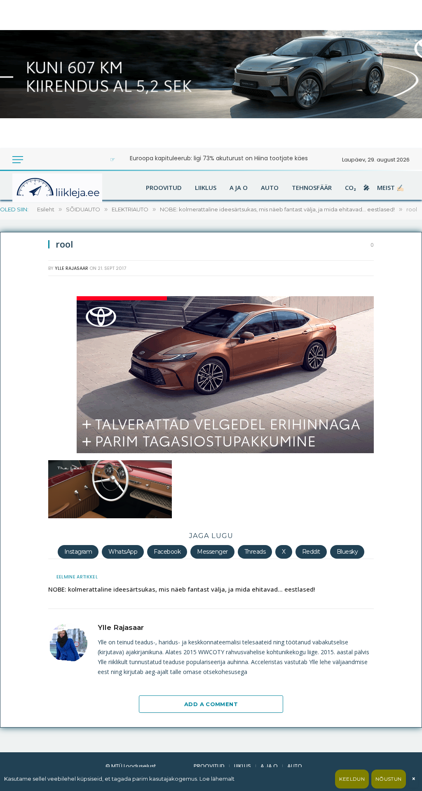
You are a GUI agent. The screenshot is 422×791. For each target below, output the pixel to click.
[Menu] (17, 159)
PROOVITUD (164, 188)
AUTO (270, 188)
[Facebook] (23, 306)
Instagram (78, 551)
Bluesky (347, 551)
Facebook (167, 551)
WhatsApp (122, 551)
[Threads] (23, 484)
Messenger (212, 551)
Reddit (311, 551)
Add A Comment (211, 704)
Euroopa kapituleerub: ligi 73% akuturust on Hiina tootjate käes (219, 158)
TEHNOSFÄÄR (312, 188)
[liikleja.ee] (74, 187)
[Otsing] (45, 159)
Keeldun (352, 779)
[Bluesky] (23, 425)
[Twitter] (23, 326)
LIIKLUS (205, 188)
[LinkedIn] (23, 346)
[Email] (23, 366)
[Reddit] (23, 385)
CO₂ (350, 188)
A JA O (239, 188)
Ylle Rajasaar (71, 268)
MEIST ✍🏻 (390, 188)
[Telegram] (23, 464)
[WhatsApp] (23, 405)
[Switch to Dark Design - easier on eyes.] (33, 160)
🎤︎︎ (366, 188)
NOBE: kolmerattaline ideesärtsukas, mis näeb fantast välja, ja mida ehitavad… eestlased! (181, 589)
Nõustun (388, 779)
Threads (255, 551)
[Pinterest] (23, 445)
